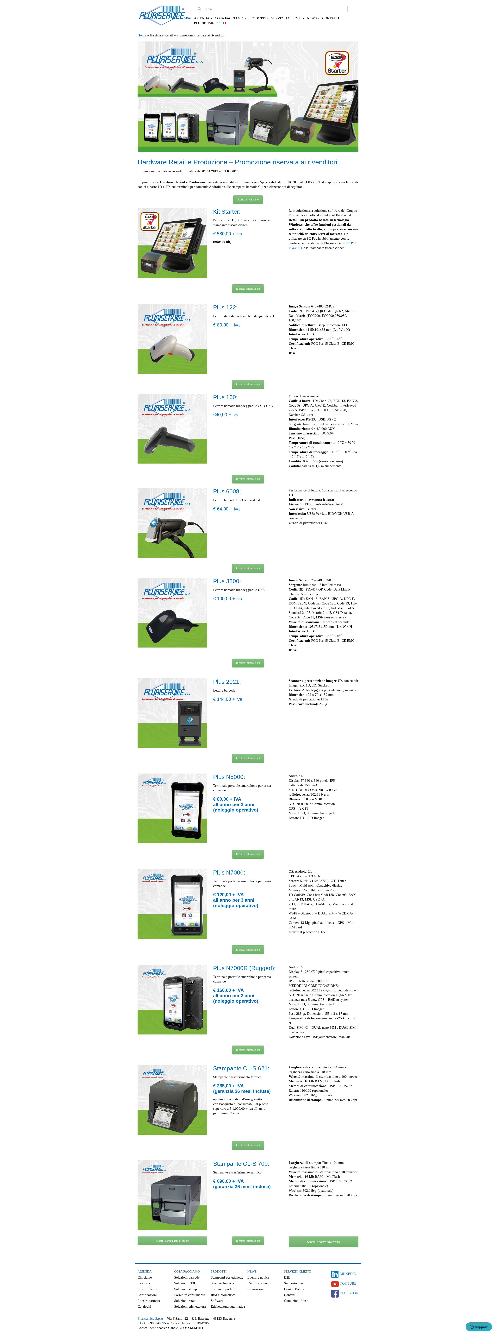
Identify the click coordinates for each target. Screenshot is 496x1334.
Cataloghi (144, 1306)
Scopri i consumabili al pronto (172, 1240)
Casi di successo (258, 1283)
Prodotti (218, 1271)
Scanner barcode (222, 1283)
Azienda (145, 1271)
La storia (144, 1283)
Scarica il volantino (248, 199)
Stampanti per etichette (227, 1277)
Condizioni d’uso (296, 1301)
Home (142, 35)
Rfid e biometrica (223, 1295)
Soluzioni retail (185, 1301)
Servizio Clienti (297, 1271)
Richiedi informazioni (248, 288)
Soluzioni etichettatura (190, 1306)
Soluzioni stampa (186, 1289)
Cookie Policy (294, 1289)
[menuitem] (224, 23)
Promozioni (255, 1289)
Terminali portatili (223, 1289)
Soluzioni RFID (185, 1283)
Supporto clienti (295, 1283)
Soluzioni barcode (187, 1277)
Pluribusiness (207, 23)
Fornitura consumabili (189, 1295)
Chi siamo (145, 1277)
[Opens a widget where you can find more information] (478, 1327)
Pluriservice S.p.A (151, 1318)
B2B (287, 1277)
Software (217, 1301)
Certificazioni (147, 1295)
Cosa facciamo (229, 18)
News (251, 1271)
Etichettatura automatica (228, 1306)
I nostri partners (149, 1301)
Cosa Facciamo (187, 1271)
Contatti (330, 18)
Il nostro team (147, 1289)
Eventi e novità (258, 1277)
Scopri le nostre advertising (323, 1241)
